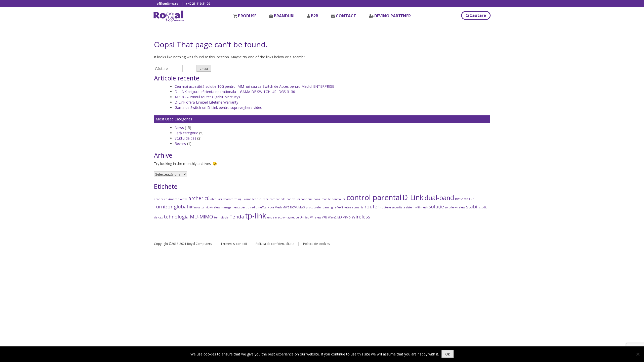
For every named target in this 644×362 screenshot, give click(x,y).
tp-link (255, 216)
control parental (373, 197)
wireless (361, 216)
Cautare (477, 15)
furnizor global (171, 206)
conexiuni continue (300, 199)
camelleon (251, 199)
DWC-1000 (461, 199)
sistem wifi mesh (417, 207)
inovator (199, 207)
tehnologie (221, 217)
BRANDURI (284, 16)
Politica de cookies (316, 244)
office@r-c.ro (167, 3)
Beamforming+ (233, 199)
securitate (398, 207)
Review (180, 143)
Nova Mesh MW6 (278, 207)
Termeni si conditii (234, 244)
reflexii (338, 207)
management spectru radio (239, 207)
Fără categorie (186, 132)
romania (358, 207)
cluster (263, 199)
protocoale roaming (319, 207)
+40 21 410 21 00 (198, 3)
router (372, 206)
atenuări (216, 199)
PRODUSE (247, 16)
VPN (324, 217)
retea (347, 207)
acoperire (160, 199)
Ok (447, 354)
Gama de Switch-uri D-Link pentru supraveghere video (218, 107)
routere (385, 207)
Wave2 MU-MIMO (339, 217)
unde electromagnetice (283, 217)
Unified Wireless (310, 217)
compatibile (277, 199)
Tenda (236, 216)
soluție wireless (455, 207)
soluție (436, 206)
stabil (472, 206)
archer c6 (199, 198)
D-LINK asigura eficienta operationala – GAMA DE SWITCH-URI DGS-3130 (235, 91)
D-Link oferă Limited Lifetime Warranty (206, 102)
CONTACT (346, 16)
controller (338, 199)
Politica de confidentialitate (275, 244)
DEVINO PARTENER (392, 16)
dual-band (439, 198)
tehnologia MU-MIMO (188, 216)
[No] (637, 354)
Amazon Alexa (177, 199)
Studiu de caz (185, 138)
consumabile (322, 199)
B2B (314, 16)
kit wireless (213, 207)
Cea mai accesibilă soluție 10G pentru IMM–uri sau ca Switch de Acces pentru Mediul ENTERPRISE (254, 86)
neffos (262, 207)
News (179, 127)
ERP (471, 199)
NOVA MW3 (297, 207)
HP (190, 207)
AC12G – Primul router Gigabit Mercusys (207, 97)
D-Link (413, 197)
